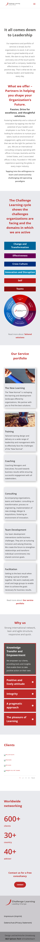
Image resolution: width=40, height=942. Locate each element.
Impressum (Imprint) (13, 916)
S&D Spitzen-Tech (13, 939)
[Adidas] (7, 759)
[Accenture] (9, 754)
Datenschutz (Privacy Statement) (18, 922)
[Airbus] (7, 765)
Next (33, 778)
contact (20, 885)
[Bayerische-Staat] (12, 770)
